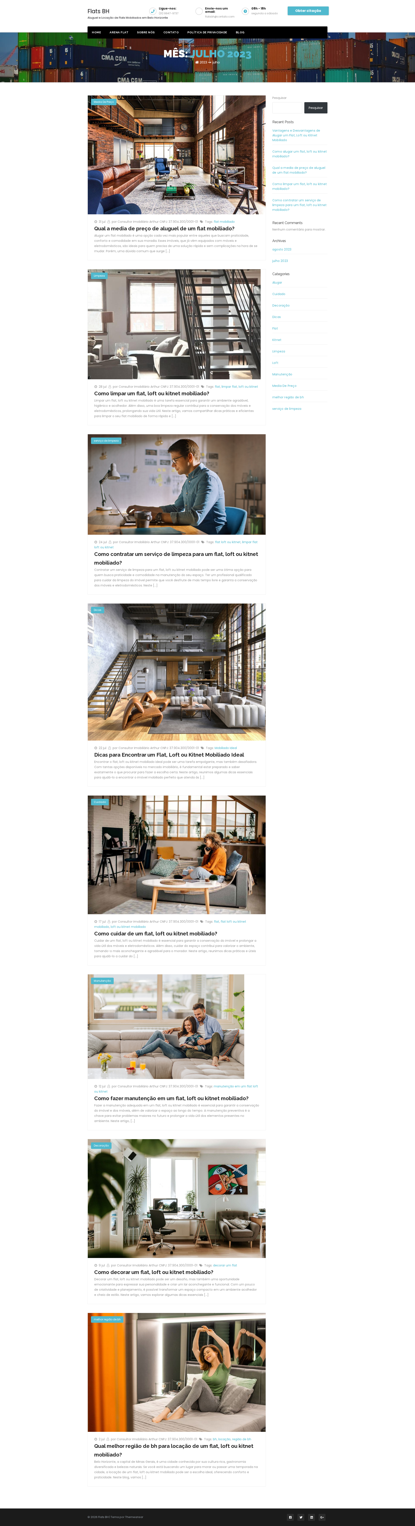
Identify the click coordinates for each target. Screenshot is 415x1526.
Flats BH (128, 14)
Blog (240, 32)
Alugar (277, 282)
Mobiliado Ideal (226, 748)
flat (217, 386)
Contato (171, 32)
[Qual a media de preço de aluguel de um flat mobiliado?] (177, 154)
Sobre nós (146, 32)
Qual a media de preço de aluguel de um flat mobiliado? (164, 228)
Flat (275, 328)
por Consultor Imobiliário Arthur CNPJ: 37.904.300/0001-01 (155, 222)
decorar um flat (225, 1265)
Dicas (97, 610)
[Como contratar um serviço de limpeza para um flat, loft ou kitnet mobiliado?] (177, 484)
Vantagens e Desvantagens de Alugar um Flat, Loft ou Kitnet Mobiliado (296, 135)
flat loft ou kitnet (228, 542)
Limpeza (99, 276)
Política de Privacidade (207, 32)
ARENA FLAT (119, 32)
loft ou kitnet (248, 386)
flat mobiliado (224, 222)
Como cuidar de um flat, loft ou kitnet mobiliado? (155, 933)
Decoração (101, 1145)
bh (215, 1439)
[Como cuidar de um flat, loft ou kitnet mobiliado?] (177, 855)
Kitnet (276, 340)
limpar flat (229, 386)
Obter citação (308, 10)
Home (96, 32)
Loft (275, 363)
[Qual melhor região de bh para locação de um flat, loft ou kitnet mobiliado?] (177, 1372)
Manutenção (102, 981)
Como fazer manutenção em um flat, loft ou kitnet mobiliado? (171, 1098)
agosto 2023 (281, 249)
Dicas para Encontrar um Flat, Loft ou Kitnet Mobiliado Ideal (169, 755)
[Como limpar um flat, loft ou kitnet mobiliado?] (174, 324)
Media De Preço (104, 102)
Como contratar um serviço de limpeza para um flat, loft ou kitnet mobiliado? (299, 205)
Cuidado (100, 802)
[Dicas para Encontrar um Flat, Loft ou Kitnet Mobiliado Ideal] (177, 672)
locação (224, 1439)
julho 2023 (280, 261)
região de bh (241, 1439)
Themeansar (134, 1517)
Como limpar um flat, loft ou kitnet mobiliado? (151, 393)
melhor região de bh (107, 1319)
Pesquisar (279, 98)
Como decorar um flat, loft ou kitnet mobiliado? (153, 1272)
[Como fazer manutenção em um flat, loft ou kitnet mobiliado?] (166, 1026)
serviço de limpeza (106, 440)
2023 (203, 62)
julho (216, 62)
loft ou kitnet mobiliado (128, 927)
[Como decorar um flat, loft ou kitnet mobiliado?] (177, 1198)
